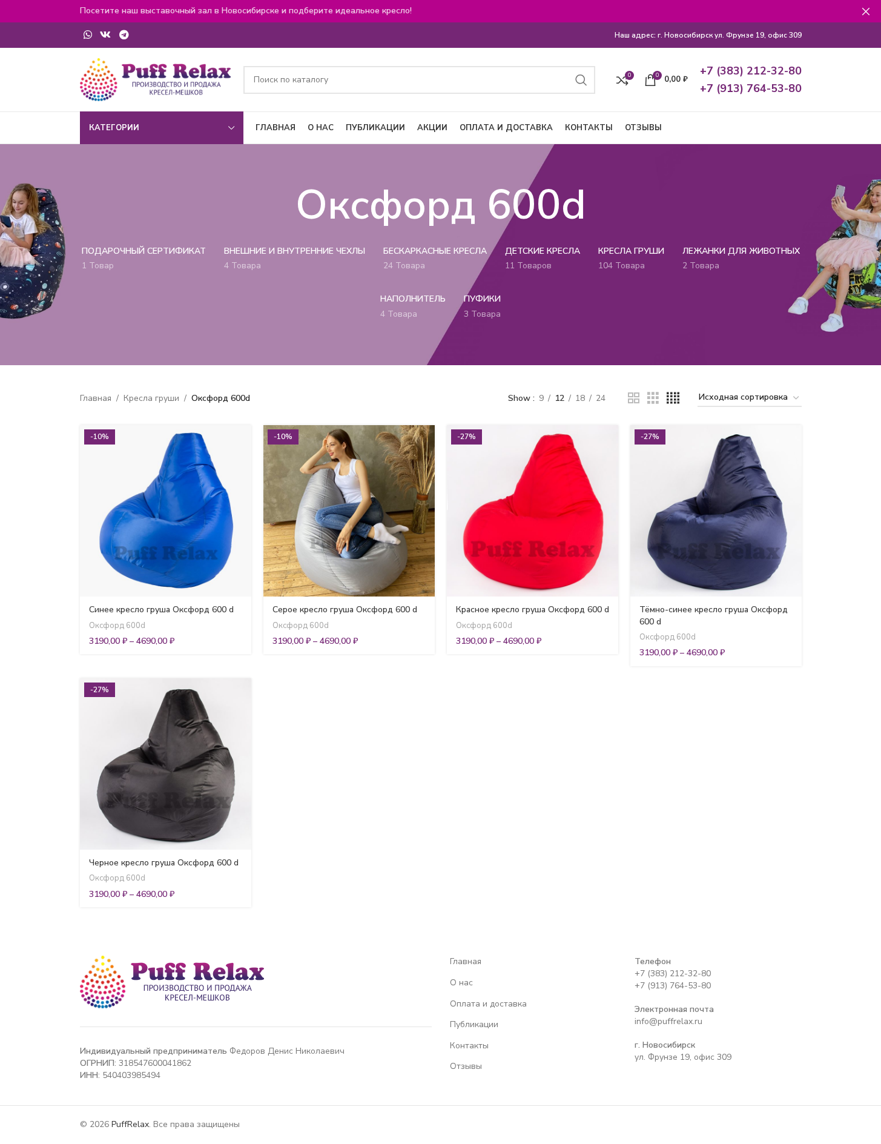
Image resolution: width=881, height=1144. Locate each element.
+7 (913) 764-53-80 (673, 985)
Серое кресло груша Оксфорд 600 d (344, 609)
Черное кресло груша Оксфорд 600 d (164, 862)
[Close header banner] (866, 11)
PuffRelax (130, 1124)
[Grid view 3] (653, 398)
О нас (461, 982)
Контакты (469, 1045)
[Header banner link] (440, 11)
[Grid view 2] (633, 398)
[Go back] (280, 205)
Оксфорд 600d (117, 625)
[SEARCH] (581, 80)
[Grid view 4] (673, 398)
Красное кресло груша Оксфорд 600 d (532, 609)
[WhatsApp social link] (88, 34)
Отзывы (466, 1066)
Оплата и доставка (488, 1004)
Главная (95, 398)
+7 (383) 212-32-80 (673, 973)
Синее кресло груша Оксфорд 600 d (161, 609)
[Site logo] (155, 79)
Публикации (474, 1024)
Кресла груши (151, 398)
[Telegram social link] (124, 34)
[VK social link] (105, 34)
